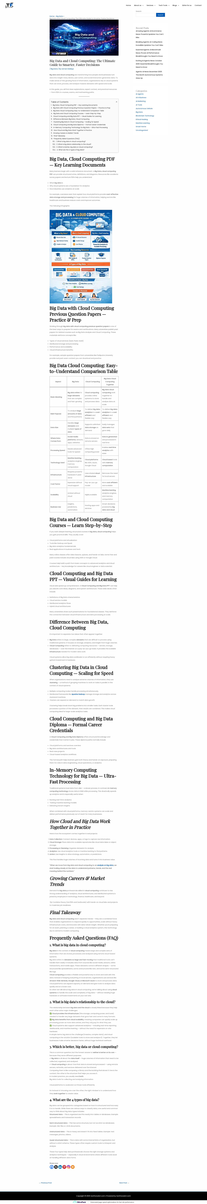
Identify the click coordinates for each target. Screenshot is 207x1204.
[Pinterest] (64, 1167)
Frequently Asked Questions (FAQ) (67, 139)
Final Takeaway (59, 136)
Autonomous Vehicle (144, 108)
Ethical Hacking (142, 119)
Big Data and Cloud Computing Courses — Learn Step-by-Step (77, 113)
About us (137, 5)
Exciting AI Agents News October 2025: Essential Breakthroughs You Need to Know (149, 63)
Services (150, 5)
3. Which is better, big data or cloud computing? (74, 147)
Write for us (186, 5)
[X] (56, 1167)
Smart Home (141, 126)
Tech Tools (163, 5)
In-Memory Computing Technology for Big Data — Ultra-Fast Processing (80, 127)
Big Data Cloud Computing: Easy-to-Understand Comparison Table (78, 111)
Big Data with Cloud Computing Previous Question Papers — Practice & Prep (81, 108)
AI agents (139, 94)
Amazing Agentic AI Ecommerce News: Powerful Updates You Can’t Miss (150, 34)
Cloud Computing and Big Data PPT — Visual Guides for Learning (77, 116)
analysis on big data (105, 865)
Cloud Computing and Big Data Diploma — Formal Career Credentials (79, 125)
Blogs (175, 5)
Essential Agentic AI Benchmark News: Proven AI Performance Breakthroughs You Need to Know (149, 53)
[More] (73, 1167)
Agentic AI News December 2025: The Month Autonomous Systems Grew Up (149, 74)
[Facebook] (52, 1167)
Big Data (54, 69)
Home (128, 5)
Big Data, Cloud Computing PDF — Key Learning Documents (75, 105)
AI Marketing (141, 101)
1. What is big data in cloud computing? (71, 141)
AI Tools (139, 105)
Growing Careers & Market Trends (66, 133)
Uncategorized (142, 130)
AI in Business (141, 97)
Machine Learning (143, 123)
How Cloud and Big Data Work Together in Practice (73, 130)
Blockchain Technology (145, 116)
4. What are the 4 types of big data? (70, 150)
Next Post (124, 1183)
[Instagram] (68, 1167)
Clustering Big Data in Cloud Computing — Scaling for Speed (76, 122)
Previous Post (45, 1183)
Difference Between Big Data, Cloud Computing (71, 119)
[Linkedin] (60, 1167)
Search (138, 11)
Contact (198, 5)
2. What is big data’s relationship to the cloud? (73, 144)
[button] (142, 5)
